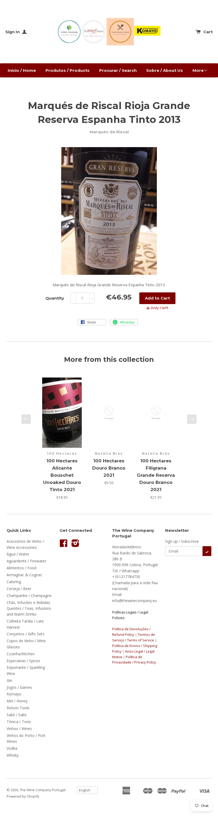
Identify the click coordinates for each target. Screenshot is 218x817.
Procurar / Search (118, 70)
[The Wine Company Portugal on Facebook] (64, 545)
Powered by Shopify (23, 796)
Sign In (13, 31)
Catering (14, 581)
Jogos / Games (19, 687)
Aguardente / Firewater (26, 560)
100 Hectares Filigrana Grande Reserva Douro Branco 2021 (156, 475)
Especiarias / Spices (23, 660)
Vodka (12, 748)
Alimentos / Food (21, 567)
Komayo (14, 693)
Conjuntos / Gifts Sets (25, 633)
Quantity (54, 298)
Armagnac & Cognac (24, 574)
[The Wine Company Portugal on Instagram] (75, 545)
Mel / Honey (17, 700)
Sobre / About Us (164, 70)
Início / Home (22, 70)
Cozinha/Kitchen (21, 653)
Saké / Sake (17, 714)
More (198, 70)
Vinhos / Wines (19, 728)
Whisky (13, 755)
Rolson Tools (18, 707)
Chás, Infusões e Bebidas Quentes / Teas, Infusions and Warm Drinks (29, 608)
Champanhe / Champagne (29, 595)
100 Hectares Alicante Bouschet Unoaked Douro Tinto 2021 (62, 475)
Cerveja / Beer (19, 588)
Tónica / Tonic (19, 721)
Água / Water (18, 554)
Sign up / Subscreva (182, 541)
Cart (208, 31)
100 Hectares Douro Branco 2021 (108, 468)
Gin (9, 680)
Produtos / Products (67, 70)
